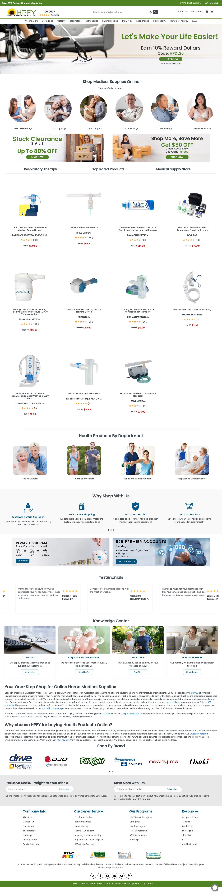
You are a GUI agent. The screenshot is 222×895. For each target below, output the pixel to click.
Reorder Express (83, 821)
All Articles (30, 672)
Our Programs (140, 811)
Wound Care (31, 20)
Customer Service (88, 811)
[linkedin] (114, 876)
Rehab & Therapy (179, 20)
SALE (194, 20)
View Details (42, 252)
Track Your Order (83, 817)
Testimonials (29, 830)
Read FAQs (83, 672)
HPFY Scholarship (138, 830)
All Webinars (192, 672)
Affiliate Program (138, 835)
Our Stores (28, 826)
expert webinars (131, 713)
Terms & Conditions (84, 830)
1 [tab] (108, 530)
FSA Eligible (187, 830)
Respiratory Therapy (40, 169)
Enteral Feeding (110, 20)
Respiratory (75, 20)
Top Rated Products (108, 169)
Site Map (27, 835)
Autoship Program (189, 514)
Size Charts (187, 835)
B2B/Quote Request (84, 844)
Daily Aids (127, 20)
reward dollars (172, 702)
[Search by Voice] (150, 12)
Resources (190, 811)
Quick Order (17, 252)
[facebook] (100, 876)
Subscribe (64, 789)
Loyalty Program (198, 733)
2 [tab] (111, 530)
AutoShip (134, 839)
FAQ (184, 839)
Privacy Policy (30, 839)
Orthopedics (91, 20)
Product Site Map (31, 844)
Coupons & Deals (190, 817)
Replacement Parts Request (89, 839)
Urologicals (47, 20)
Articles (29, 657)
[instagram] (107, 876)
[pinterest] (129, 876)
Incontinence (142, 20)
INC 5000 (193, 692)
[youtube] (121, 876)
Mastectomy (159, 20)
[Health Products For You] (21, 11)
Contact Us (181, 11)
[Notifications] (207, 11)
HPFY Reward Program (141, 817)
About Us (27, 817)
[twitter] (93, 876)
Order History (81, 826)
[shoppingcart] (211, 11)
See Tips (138, 672)
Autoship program (51, 708)
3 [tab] (113, 530)
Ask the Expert (189, 844)
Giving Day (135, 821)
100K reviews (63, 739)
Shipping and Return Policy (88, 835)
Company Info (34, 811)
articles (106, 713)
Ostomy (61, 20)
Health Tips (187, 826)
